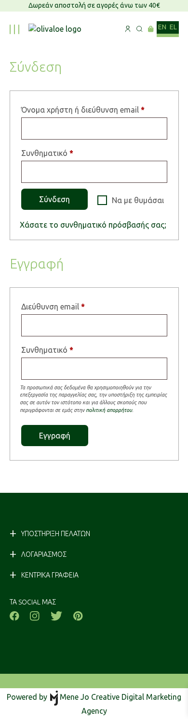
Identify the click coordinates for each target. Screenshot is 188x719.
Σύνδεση (54, 199)
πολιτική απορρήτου (109, 410)
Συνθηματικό (65, 152)
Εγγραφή (54, 435)
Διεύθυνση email (71, 306)
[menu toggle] (14, 29)
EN (162, 27)
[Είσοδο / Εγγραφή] (128, 29)
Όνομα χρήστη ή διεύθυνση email (94, 109)
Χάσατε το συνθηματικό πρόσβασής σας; (93, 224)
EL (173, 27)
